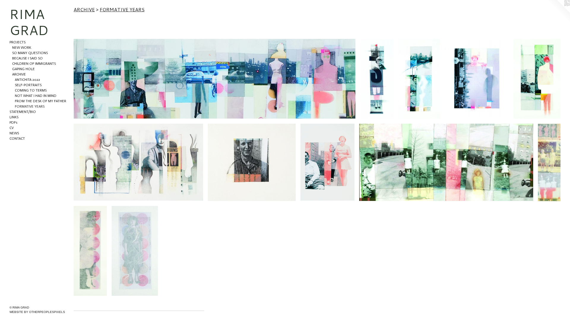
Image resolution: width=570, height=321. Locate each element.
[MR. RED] (537, 79)
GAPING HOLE (23, 69)
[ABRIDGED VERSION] (419, 79)
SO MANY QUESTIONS (30, 53)
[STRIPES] (252, 162)
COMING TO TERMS (31, 90)
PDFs (14, 122)
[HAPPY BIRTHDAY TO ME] (446, 162)
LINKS (14, 117)
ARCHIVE (19, 74)
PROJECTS (18, 42)
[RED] (477, 79)
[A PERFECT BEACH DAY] (327, 162)
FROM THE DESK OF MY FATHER (40, 101)
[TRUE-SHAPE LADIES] (549, 162)
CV (12, 128)
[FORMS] (138, 162)
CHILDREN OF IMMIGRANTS (34, 64)
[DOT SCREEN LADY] (90, 251)
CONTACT (17, 138)
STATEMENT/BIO (23, 112)
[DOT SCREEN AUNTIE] (135, 251)
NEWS (14, 133)
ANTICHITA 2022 (27, 80)
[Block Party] (214, 79)
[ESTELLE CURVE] (376, 79)
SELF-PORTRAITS (28, 85)
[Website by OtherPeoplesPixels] (558, 12)
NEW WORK (21, 47)
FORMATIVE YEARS (30, 106)
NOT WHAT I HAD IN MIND (35, 96)
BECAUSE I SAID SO (27, 58)
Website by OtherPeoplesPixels (37, 312)
